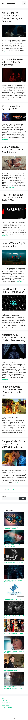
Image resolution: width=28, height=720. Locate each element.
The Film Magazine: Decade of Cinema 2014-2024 (12, 197)
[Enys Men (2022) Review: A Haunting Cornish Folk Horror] (14, 643)
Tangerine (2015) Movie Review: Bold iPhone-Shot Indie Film (12, 390)
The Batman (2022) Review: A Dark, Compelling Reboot (13, 581)
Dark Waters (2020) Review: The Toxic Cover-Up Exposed (12, 545)
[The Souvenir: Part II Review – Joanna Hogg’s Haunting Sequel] (14, 661)
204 (8, 489)
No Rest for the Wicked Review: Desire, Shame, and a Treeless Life (13, 16)
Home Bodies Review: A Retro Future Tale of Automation (13, 62)
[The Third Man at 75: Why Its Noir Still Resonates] (14, 607)
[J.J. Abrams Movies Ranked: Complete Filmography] (14, 519)
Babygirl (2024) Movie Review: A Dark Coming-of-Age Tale (13, 444)
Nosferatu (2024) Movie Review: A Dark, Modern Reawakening (14, 337)
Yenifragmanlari (8, 3)
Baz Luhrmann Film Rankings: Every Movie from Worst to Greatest (13, 634)
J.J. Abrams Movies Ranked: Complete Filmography (11, 527)
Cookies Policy (6, 702)
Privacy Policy (5, 705)
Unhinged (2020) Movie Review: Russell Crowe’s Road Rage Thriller (13, 687)
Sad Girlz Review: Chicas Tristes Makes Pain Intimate (13, 149)
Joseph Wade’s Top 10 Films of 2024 (14, 244)
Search (4, 496)
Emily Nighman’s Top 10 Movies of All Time (13, 563)
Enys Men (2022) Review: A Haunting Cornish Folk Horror (14, 652)
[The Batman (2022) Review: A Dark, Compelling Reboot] (14, 572)
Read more (5, 52)
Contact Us (5, 700)
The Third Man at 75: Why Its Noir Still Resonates (14, 616)
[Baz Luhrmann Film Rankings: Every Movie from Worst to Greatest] (14, 625)
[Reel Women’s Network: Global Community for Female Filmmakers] (14, 590)
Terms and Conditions (7, 707)
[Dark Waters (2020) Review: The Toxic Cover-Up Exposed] (14, 537)
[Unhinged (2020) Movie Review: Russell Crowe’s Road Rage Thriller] (14, 679)
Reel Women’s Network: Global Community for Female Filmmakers (13, 598)
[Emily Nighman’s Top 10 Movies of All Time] (14, 554)
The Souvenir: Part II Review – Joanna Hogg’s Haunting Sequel (14, 669)
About (3, 698)
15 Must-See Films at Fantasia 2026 (13, 107)
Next (12, 489)
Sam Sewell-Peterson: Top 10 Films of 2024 (13, 290)
